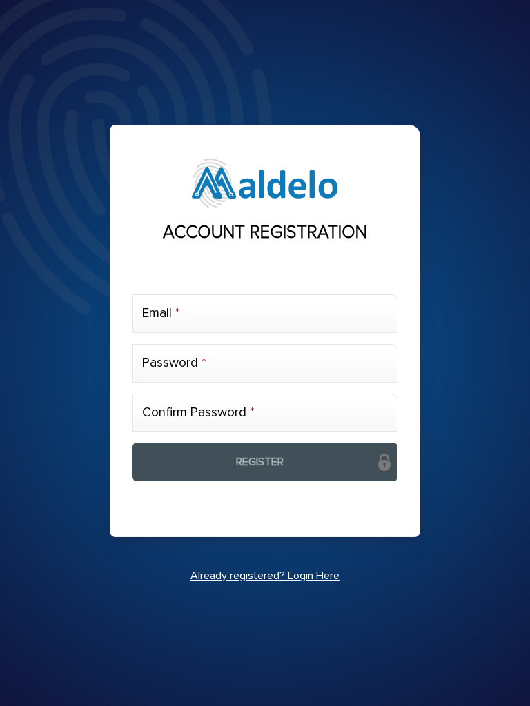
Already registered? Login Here (265, 575)
